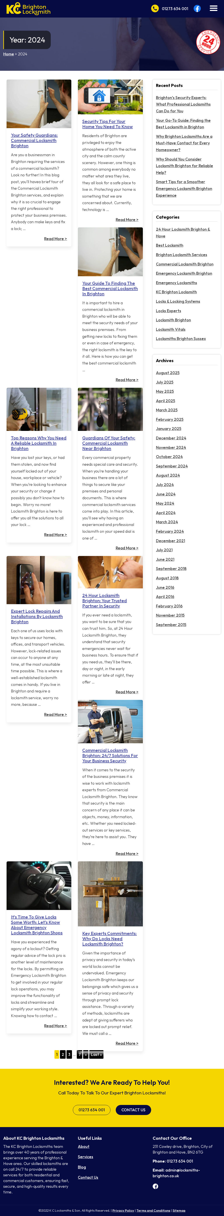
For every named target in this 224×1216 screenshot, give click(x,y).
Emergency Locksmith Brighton (184, 273)
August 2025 (168, 372)
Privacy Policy (123, 1210)
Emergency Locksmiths (176, 282)
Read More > (55, 238)
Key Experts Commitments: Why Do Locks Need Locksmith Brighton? (109, 939)
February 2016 (169, 606)
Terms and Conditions (153, 1210)
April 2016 (165, 596)
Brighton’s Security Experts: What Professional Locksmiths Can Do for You (183, 104)
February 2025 (170, 419)
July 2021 (164, 549)
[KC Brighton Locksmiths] (28, 8)
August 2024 (168, 475)
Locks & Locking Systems (178, 301)
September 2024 (172, 466)
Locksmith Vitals (171, 329)
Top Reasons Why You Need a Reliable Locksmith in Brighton (38, 443)
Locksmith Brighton (173, 319)
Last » (96, 1054)
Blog (82, 1167)
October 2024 (169, 456)
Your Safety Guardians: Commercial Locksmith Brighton (34, 140)
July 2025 (164, 382)
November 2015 (170, 615)
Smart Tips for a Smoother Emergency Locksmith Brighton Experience (184, 188)
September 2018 (171, 568)
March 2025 (167, 409)
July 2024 (165, 484)
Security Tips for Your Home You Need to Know (107, 124)
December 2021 (170, 540)
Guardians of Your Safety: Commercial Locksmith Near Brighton (108, 443)
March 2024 (167, 521)
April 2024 (166, 512)
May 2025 (165, 391)
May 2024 (165, 503)
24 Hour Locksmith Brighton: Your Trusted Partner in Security (104, 601)
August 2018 (167, 578)
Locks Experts (168, 310)
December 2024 (171, 438)
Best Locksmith (169, 245)
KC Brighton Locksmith (176, 291)
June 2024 (166, 494)
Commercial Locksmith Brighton (185, 264)
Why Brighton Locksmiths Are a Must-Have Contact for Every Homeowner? (184, 143)
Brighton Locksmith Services (181, 254)
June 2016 (165, 587)
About (83, 1146)
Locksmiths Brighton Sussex (181, 338)
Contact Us (133, 1109)
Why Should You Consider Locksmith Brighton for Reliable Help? (184, 166)
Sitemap (179, 1210)
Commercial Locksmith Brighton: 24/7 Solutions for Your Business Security (110, 755)
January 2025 (168, 428)
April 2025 (165, 400)
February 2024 (170, 531)
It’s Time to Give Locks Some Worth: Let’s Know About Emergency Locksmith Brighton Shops (37, 924)
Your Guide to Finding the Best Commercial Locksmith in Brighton (110, 288)
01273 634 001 (92, 1109)
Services (85, 1156)
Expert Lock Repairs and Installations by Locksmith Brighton (37, 616)
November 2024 (171, 447)
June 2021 (165, 559)
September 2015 (171, 624)
